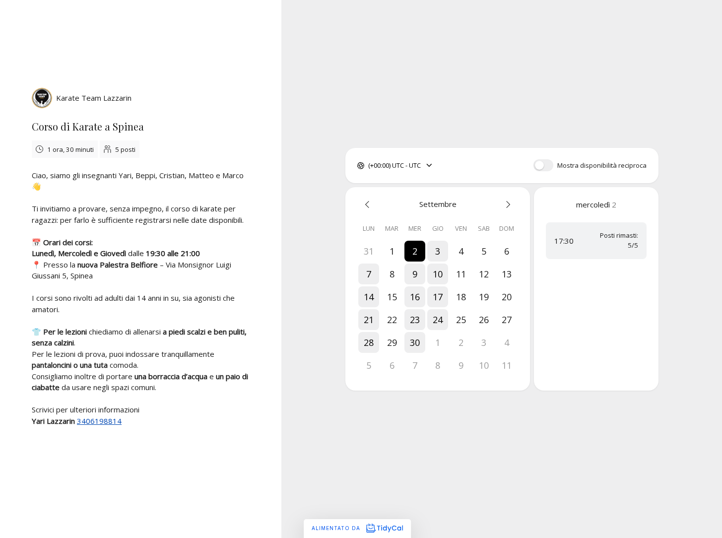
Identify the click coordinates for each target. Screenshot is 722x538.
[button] (414, 251)
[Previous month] (368, 204)
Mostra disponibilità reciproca (602, 165)
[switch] (543, 165)
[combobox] (369, 166)
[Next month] (506, 204)
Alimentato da (337, 528)
